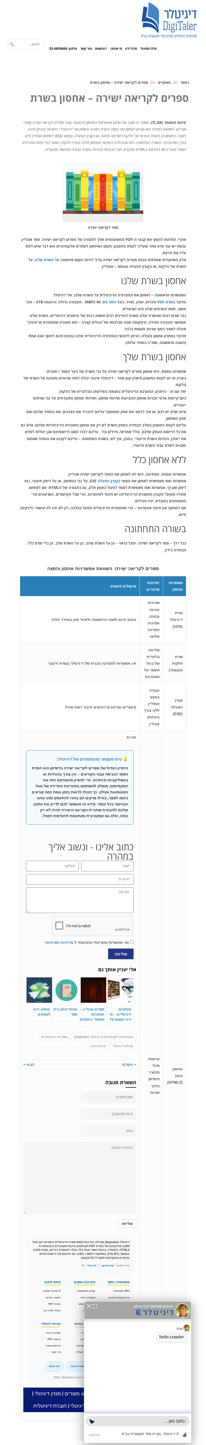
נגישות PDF (54, 1339)
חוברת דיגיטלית (50, 1406)
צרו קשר (56, 1352)
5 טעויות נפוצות (52, 1291)
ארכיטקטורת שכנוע (119, 1297)
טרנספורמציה (53, 1345)
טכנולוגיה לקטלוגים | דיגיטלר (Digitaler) (103, 1037)
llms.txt (91, 1265)
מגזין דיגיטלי (48, 1393)
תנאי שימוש (54, 1366)
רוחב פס (109, 301)
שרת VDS (165, 301)
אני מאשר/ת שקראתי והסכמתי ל (87, 942)
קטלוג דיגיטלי (123, 1046)
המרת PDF (54, 1304)
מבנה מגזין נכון (52, 1310)
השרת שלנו (44, 259)
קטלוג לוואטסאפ (86, 1291)
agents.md (107, 1265)
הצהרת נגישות (77, 1366)
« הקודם (129, 1064)
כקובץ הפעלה (109, 480)
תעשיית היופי (87, 1297)
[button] (89, 1305)
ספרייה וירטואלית (54, 1037)
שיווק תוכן (98, 1046)
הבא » (28, 1064)
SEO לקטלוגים (121, 1291)
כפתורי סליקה (53, 1297)
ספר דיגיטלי (83, 1406)
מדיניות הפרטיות (59, 942)
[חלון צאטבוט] (137, 1372)
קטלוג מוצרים (79, 1393)
